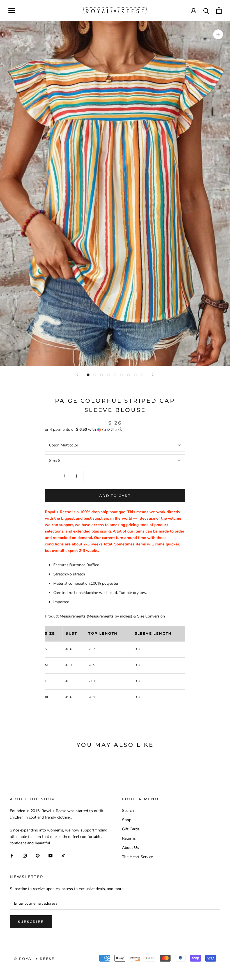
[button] (115, 429)
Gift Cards (131, 829)
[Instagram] (25, 855)
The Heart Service (137, 857)
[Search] (206, 10)
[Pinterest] (38, 855)
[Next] (153, 375)
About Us (130, 847)
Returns (129, 838)
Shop (126, 819)
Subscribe (31, 922)
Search (128, 810)
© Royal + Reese (34, 959)
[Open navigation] (11, 10)
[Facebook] (12, 855)
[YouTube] (50, 855)
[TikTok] (63, 855)
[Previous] (77, 375)
